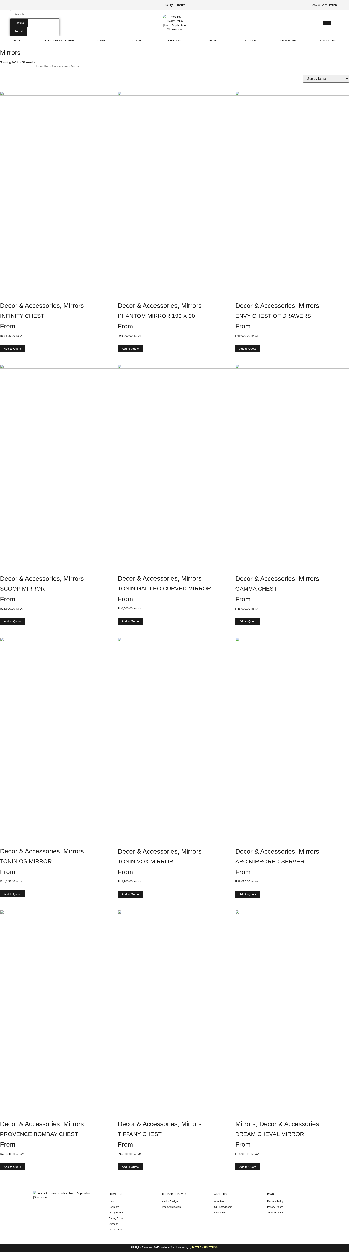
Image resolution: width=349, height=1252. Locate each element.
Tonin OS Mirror (26, 861)
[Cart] (327, 23)
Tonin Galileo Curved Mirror (164, 588)
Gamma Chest (256, 589)
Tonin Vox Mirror (145, 861)
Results (19, 22)
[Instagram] (19, 5)
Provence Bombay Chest (39, 1134)
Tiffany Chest (140, 1134)
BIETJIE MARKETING (204, 1247)
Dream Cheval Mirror (269, 1134)
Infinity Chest (22, 316)
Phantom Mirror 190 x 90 (156, 316)
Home (38, 66)
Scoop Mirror (22, 589)
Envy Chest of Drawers (273, 316)
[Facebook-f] (13, 5)
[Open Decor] (219, 40)
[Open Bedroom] (183, 40)
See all (18, 31)
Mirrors (73, 305)
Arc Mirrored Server (269, 861)
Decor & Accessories (56, 66)
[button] (12, 348)
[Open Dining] (143, 40)
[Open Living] (107, 40)
